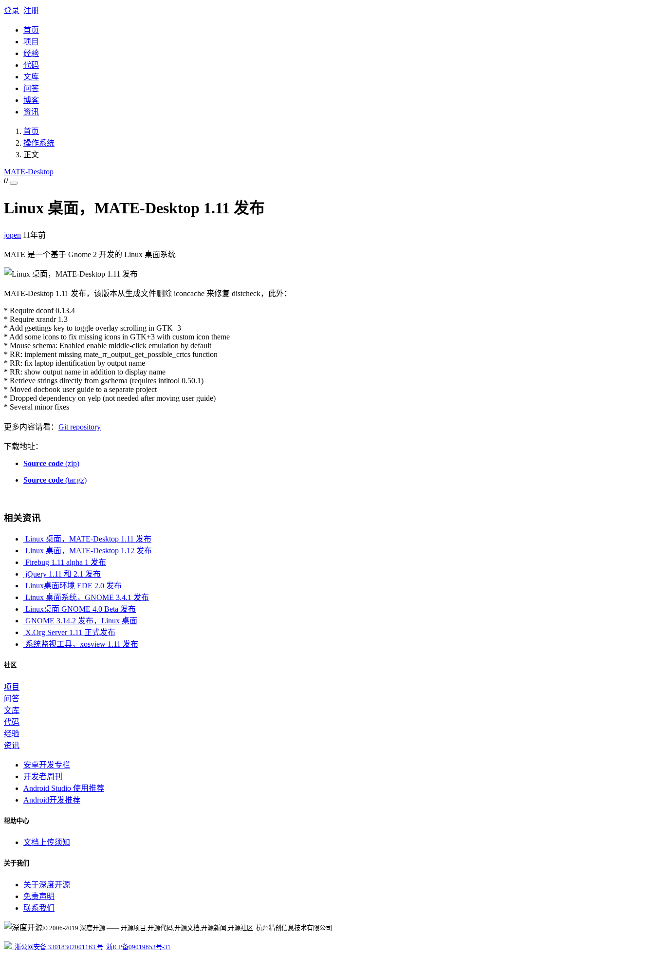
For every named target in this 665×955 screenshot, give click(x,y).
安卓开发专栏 (46, 765)
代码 (31, 65)
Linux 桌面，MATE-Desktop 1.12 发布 (87, 550)
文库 (31, 77)
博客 (31, 100)
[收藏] (14, 183)
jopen (12, 235)
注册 (31, 10)
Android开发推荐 (51, 800)
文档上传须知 (46, 842)
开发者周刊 (42, 776)
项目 (31, 41)
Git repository (79, 427)
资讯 (31, 112)
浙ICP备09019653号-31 (138, 947)
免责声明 (39, 896)
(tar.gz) (55, 480)
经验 (31, 53)
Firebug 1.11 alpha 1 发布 (64, 562)
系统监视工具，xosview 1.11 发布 (80, 644)
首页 (31, 30)
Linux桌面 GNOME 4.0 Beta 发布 (79, 609)
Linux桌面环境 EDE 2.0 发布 (72, 585)
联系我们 (39, 908)
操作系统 (39, 143)
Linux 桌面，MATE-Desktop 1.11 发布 (87, 539)
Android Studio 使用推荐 (63, 788)
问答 (31, 88)
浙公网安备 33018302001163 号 (57, 947)
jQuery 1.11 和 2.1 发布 (62, 574)
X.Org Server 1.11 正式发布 (69, 632)
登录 (11, 10)
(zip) (51, 463)
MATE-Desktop (29, 172)
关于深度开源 (46, 884)
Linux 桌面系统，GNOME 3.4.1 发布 (86, 597)
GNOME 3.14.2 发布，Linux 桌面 (80, 621)
